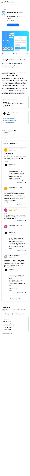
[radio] (7, 314)
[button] (12, 105)
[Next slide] (27, 53)
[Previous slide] (3, 53)
